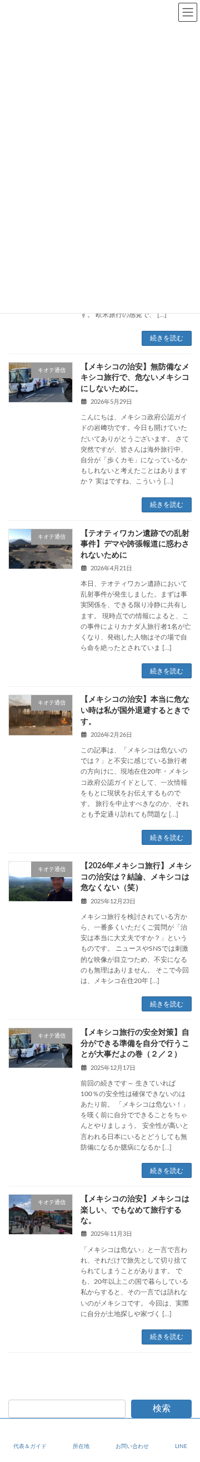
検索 (162, 1408)
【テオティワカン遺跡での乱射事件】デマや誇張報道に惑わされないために (135, 544)
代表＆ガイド (30, 1446)
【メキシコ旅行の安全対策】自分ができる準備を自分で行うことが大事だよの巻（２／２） (135, 1043)
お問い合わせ (132, 1446)
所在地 (81, 1446)
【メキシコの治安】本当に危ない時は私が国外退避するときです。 (135, 710)
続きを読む (166, 338)
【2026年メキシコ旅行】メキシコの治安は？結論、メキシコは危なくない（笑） (136, 877)
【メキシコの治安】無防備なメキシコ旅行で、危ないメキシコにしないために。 (135, 378)
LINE (181, 1446)
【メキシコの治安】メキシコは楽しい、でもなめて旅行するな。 (135, 1210)
